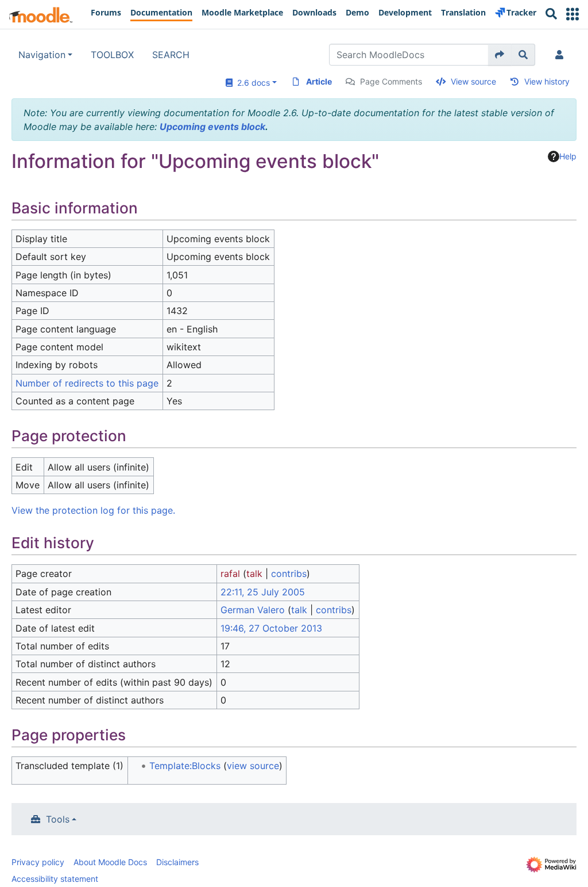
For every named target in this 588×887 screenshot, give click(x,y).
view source (253, 765)
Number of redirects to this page (87, 383)
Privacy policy (37, 862)
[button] (572, 14)
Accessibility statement (54, 879)
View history (547, 81)
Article (319, 81)
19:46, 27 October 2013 (271, 628)
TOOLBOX (112, 54)
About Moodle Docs (110, 862)
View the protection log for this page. (93, 510)
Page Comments (391, 81)
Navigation (41, 54)
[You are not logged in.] (562, 54)
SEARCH (170, 54)
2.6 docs (251, 82)
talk (254, 573)
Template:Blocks (184, 765)
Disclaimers (177, 862)
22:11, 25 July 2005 (262, 592)
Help (568, 156)
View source (473, 81)
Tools (57, 819)
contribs (289, 573)
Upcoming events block (212, 126)
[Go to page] (500, 55)
